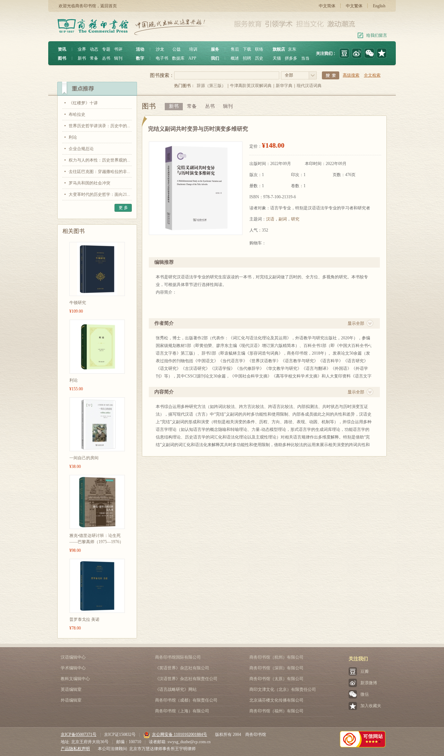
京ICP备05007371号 (78, 734)
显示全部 (356, 323)
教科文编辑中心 (75, 678)
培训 (193, 49)
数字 (140, 58)
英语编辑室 (71, 689)
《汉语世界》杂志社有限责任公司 (186, 678)
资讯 (62, 49)
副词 (283, 219)
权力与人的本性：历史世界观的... (99, 160)
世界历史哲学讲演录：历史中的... (99, 125)
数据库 (178, 58)
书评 (118, 49)
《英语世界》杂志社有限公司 (182, 668)
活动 (140, 49)
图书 (62, 58)
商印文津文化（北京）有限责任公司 (282, 689)
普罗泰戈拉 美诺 (84, 619)
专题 (106, 49)
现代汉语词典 (309, 85)
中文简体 (327, 5)
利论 (73, 137)
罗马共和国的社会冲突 (89, 183)
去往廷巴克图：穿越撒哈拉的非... (99, 171)
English (379, 5)
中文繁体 (354, 5)
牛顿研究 (77, 302)
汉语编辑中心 (73, 657)
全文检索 (372, 75)
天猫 (277, 58)
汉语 (270, 219)
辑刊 (118, 58)
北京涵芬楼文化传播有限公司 (276, 700)
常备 (94, 58)
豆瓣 (364, 671)
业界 (82, 49)
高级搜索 (351, 75)
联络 (259, 49)
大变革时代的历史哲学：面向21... (99, 194)
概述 (235, 58)
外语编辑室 (71, 700)
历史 (259, 58)
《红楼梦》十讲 (83, 103)
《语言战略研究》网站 (176, 689)
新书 (82, 58)
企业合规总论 (81, 148)
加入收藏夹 (370, 705)
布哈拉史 (77, 114)
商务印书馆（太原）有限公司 (276, 678)
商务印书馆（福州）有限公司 (276, 711)
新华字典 (284, 85)
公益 (176, 49)
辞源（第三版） (211, 85)
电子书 (162, 58)
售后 (235, 49)
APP (192, 58)
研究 (295, 219)
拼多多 (291, 58)
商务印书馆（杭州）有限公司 (276, 657)
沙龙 (160, 49)
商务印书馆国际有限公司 (178, 657)
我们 (215, 58)
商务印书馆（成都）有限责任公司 (186, 700)
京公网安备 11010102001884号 (179, 734)
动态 (94, 49)
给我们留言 (376, 35)
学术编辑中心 (73, 668)
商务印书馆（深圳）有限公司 (276, 668)
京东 (292, 49)
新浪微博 (368, 682)
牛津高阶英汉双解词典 (251, 85)
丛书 (106, 58)
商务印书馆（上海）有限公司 (182, 711)
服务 (215, 49)
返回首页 (108, 5)
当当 (305, 58)
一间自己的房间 (84, 457)
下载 (247, 49)
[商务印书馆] (382, 53)
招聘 (247, 58)
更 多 (123, 207)
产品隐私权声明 (75, 748)
